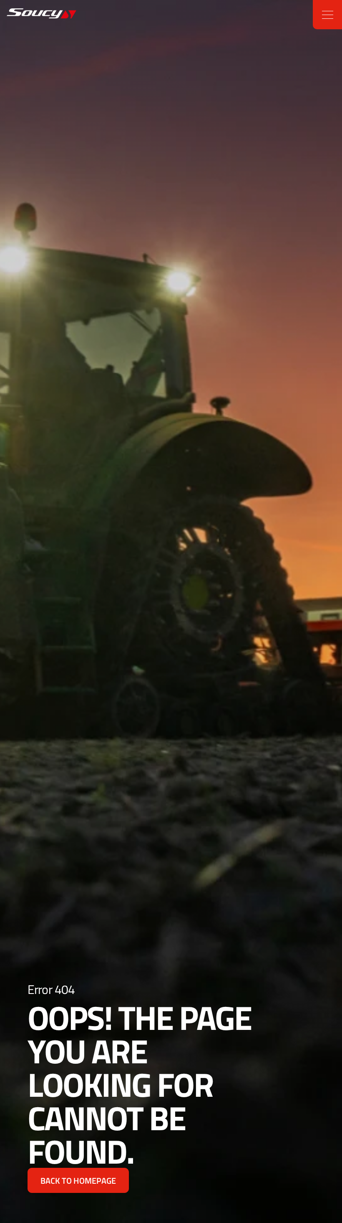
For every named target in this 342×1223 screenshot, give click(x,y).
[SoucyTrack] (26, 14)
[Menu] (327, 14)
